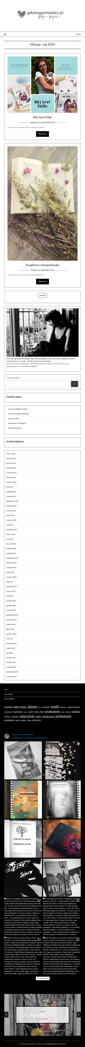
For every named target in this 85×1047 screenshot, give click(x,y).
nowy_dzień (39, 712)
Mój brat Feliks (42, 117)
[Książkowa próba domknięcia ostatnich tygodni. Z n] (23, 839)
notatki (30, 712)
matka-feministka (73, 707)
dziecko (32, 706)
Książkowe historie (14, 428)
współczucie (48, 716)
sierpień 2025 (11, 477)
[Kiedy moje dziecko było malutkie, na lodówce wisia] (62, 956)
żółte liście (36, 720)
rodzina (76, 711)
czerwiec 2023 (11, 577)
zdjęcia (17, 720)
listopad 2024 (11, 496)
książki (55, 706)
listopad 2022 (11, 610)
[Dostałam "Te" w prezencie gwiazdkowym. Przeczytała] (62, 839)
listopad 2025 (11, 468)
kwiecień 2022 (11, 643)
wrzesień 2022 (11, 620)
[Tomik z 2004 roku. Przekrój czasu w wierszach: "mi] (23, 799)
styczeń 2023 (11, 601)
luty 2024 (9, 539)
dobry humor (20, 707)
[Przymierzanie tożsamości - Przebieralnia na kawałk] (62, 760)
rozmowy (15, 716)
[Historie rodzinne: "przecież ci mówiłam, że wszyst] (62, 878)
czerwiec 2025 (11, 482)
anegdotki (8, 707)
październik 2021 (12, 672)
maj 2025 (9, 487)
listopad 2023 (11, 553)
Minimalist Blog (49, 1044)
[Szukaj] (74, 384)
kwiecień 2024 (11, 530)
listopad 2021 (11, 667)
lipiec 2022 (10, 629)
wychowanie (63, 716)
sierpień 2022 (11, 624)
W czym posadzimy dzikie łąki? (18, 414)
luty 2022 (9, 653)
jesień (39, 707)
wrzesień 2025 (11, 473)
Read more (42, 134)
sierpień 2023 (11, 567)
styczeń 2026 (11, 458)
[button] (35, 1033)
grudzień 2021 (11, 662)
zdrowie (23, 720)
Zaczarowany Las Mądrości (17, 423)
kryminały (46, 707)
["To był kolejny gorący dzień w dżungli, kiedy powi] (62, 917)
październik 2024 (12, 501)
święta (29, 720)
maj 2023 (9, 582)
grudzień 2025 (11, 463)
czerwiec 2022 (11, 634)
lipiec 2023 (10, 572)
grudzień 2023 (11, 548)
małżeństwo (7, 712)
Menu (78, 34)
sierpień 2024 (11, 510)
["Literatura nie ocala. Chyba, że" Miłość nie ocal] (23, 878)
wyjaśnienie (9, 720)
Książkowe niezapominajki (42, 265)
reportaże (68, 712)
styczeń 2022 (11, 658)
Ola (53, 122)
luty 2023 (9, 596)
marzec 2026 (10, 454)
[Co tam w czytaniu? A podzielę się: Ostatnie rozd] (62, 799)
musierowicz (17, 712)
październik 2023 (12, 558)
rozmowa (7, 716)
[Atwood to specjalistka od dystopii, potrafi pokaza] (23, 917)
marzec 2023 (10, 591)
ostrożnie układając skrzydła (17, 409)
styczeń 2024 (11, 544)
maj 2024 (9, 525)
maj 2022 (9, 639)
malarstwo (63, 707)
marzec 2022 (10, 648)
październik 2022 (12, 615)
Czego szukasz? (13, 378)
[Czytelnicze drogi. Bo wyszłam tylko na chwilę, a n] (23, 956)
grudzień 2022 (11, 605)
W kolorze (42, 1015)
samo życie (27, 716)
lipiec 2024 (10, 515)
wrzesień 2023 (11, 563)
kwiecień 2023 (11, 586)
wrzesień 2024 (11, 506)
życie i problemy (9, 699)
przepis (62, 712)
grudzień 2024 (11, 492)
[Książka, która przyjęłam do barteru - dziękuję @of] (23, 760)
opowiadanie (52, 711)
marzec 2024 (10, 534)
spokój (38, 716)
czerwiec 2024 (11, 520)
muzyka (25, 712)
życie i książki (8, 694)
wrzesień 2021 (11, 676)
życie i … (7, 690)
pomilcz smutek (13, 418)
